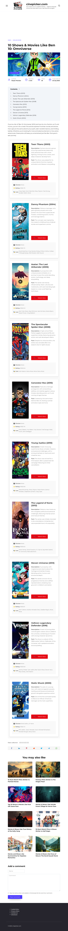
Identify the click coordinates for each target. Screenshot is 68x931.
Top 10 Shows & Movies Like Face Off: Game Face (19, 805)
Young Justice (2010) (20, 107)
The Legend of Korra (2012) (21, 110)
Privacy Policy (15, 911)
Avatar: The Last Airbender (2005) (24, 99)
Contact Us (14, 912)
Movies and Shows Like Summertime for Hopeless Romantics (17, 855)
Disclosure (14, 914)
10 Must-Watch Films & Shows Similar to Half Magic (46, 830)
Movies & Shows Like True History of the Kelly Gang (20, 830)
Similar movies (14, 73)
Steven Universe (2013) (20, 112)
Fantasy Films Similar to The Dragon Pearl (46, 780)
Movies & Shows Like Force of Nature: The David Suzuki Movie (47, 855)
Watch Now (42, 178)
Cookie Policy (15, 909)
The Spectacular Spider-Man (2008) (24, 101)
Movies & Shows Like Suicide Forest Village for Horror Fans (46, 805)
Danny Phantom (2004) (21, 96)
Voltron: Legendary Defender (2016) (24, 115)
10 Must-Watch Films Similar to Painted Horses (19, 780)
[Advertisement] (34, 25)
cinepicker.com (37, 4)
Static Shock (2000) (19, 118)
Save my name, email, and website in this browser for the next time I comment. (31, 893)
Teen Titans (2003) (19, 93)
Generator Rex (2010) (20, 104)
